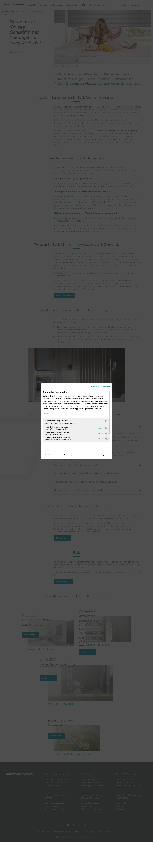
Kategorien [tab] (48, 414)
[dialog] (76, 421)
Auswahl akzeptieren (52, 455)
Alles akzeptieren (102, 455)
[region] (77, 416)
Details (100, 428)
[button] (106, 421)
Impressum (95, 387)
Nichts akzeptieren (70, 455)
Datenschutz (105, 387)
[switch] (106, 421)
